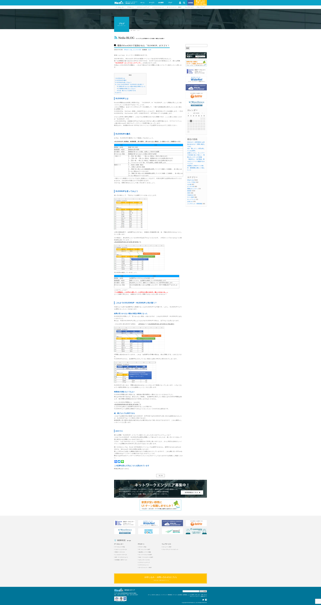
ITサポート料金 (142, 547)
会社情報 (180, 594)
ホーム (143, 2)
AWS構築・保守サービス (121, 559)
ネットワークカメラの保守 (145, 554)
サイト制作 (190, 197)
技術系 (189, 191)
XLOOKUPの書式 (120, 80)
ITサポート (130, 7)
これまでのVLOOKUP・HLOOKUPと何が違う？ (129, 84)
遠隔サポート (204, 596)
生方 (149, 49)
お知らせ (190, 201)
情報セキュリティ (192, 188)
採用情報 (190, 2)
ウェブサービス (189, 7)
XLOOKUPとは (120, 78)
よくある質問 (191, 594)
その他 (189, 184)
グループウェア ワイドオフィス (170, 549)
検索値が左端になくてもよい (126, 88)
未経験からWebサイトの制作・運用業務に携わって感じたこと (196, 168)
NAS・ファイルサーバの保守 (146, 557)
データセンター (120, 7)
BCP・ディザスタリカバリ (121, 557)
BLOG (153, 594)
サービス (151, 2)
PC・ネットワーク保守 (144, 549)
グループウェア (201, 7)
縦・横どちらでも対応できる (126, 90)
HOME (134, 30)
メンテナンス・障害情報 (194, 203)
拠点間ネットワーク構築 (145, 552)
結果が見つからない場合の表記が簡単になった (131, 86)
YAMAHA (190, 195)
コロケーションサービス (121, 549)
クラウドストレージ (158, 7)
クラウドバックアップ (143, 7)
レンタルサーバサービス (121, 554)
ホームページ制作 (167, 547)
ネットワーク (191, 199)
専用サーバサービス (120, 552)
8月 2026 (196, 113)
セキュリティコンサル (144, 559)
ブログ (170, 2)
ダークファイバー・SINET (174, 7)
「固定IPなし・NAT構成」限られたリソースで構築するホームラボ (196, 161)
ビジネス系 (137, 49)
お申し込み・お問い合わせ (201, 594)
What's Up (128, 49)
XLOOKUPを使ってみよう (123, 82)
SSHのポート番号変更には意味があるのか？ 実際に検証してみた (196, 144)
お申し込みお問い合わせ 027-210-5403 (201, 2)
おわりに (118, 92)
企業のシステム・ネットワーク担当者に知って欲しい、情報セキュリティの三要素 (196, 155)
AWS (188, 193)
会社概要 (161, 2)
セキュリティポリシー (195, 596)
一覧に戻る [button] (160, 475)
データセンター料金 (120, 547)
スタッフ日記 (191, 182)
